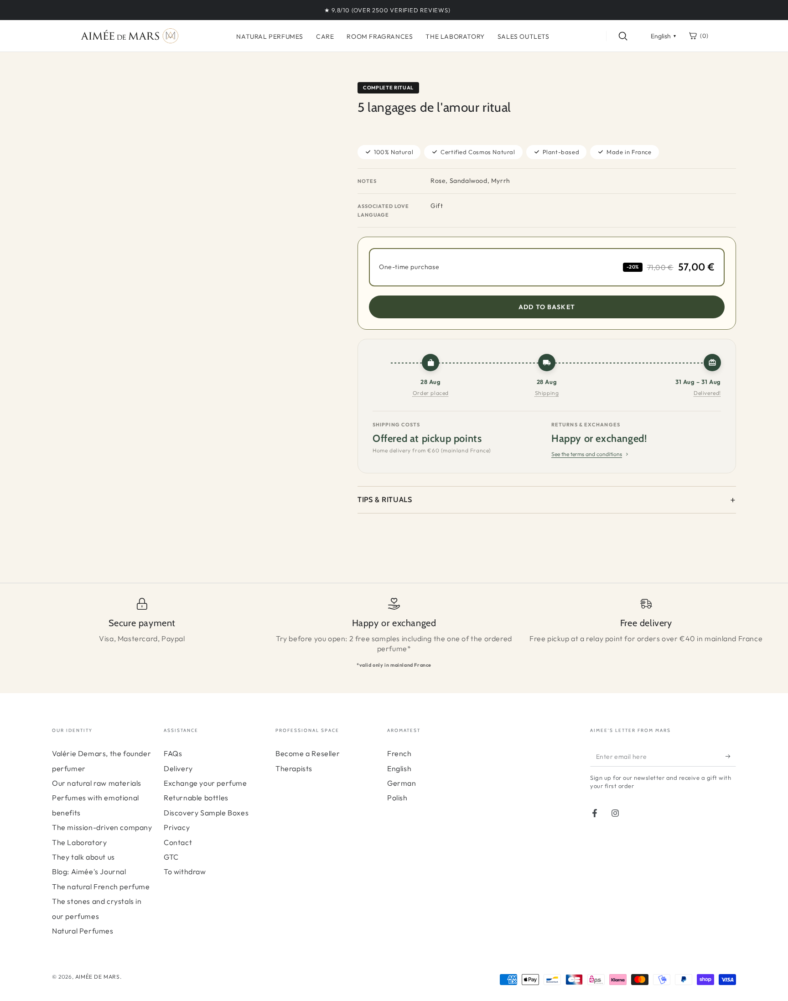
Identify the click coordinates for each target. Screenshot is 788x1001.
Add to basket (546, 307)
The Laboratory (79, 842)
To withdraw (185, 871)
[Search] (623, 36)
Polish (397, 797)
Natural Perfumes (83, 930)
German (401, 783)
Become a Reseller (307, 753)
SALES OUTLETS (524, 36)
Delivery (178, 768)
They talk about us (83, 856)
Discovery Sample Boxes (206, 812)
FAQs (173, 753)
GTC (171, 856)
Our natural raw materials (96, 783)
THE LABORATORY (454, 36)
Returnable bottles (196, 797)
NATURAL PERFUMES (269, 36)
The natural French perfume (101, 886)
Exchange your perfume (205, 783)
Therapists (293, 768)
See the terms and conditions (586, 454)
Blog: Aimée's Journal (89, 871)
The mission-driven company (102, 827)
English (399, 768)
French (399, 753)
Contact (178, 842)
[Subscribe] (731, 756)
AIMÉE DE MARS (97, 976)
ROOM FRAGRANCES (380, 36)
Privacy (177, 827)
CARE (325, 36)
